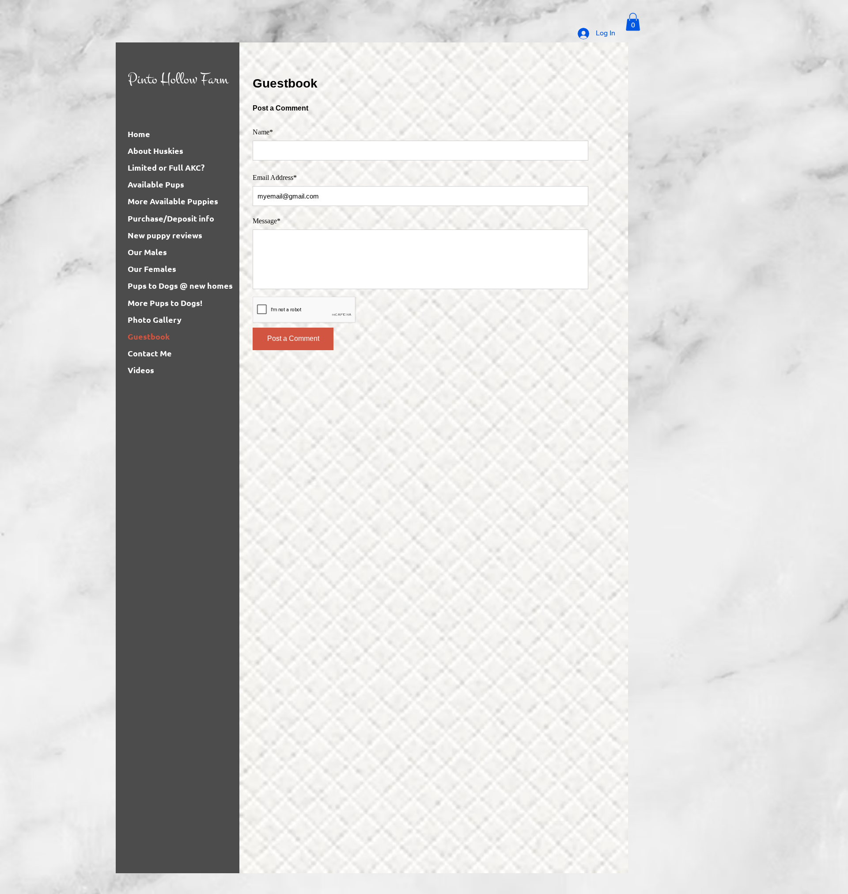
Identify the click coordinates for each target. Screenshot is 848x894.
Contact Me (150, 353)
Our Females (152, 269)
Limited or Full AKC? (166, 167)
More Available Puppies (173, 201)
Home (139, 134)
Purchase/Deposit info (171, 218)
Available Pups (156, 184)
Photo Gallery (155, 319)
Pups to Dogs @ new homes (180, 285)
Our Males (147, 252)
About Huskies (155, 150)
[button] (632, 22)
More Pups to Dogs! (165, 303)
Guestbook (149, 336)
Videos (141, 370)
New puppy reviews (165, 235)
